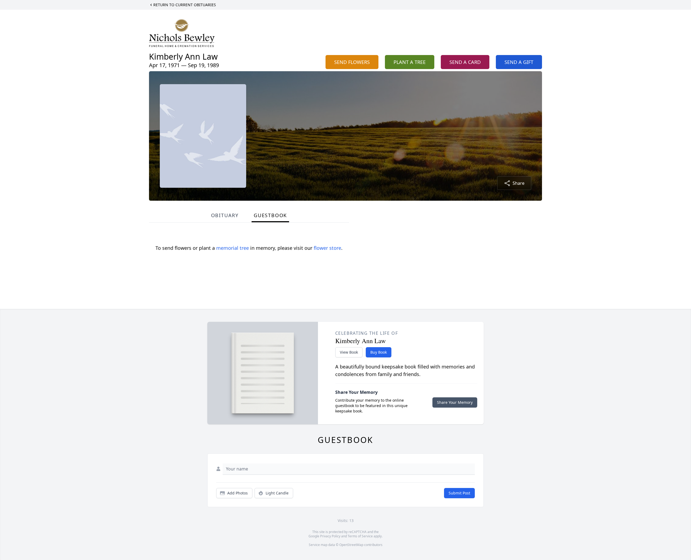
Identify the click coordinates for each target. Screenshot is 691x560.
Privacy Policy (330, 536)
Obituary (225, 215)
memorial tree (232, 248)
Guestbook (270, 215)
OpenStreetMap (351, 544)
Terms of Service (360, 536)
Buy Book (378, 352)
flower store (327, 248)
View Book (349, 352)
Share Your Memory (455, 402)
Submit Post (459, 493)
